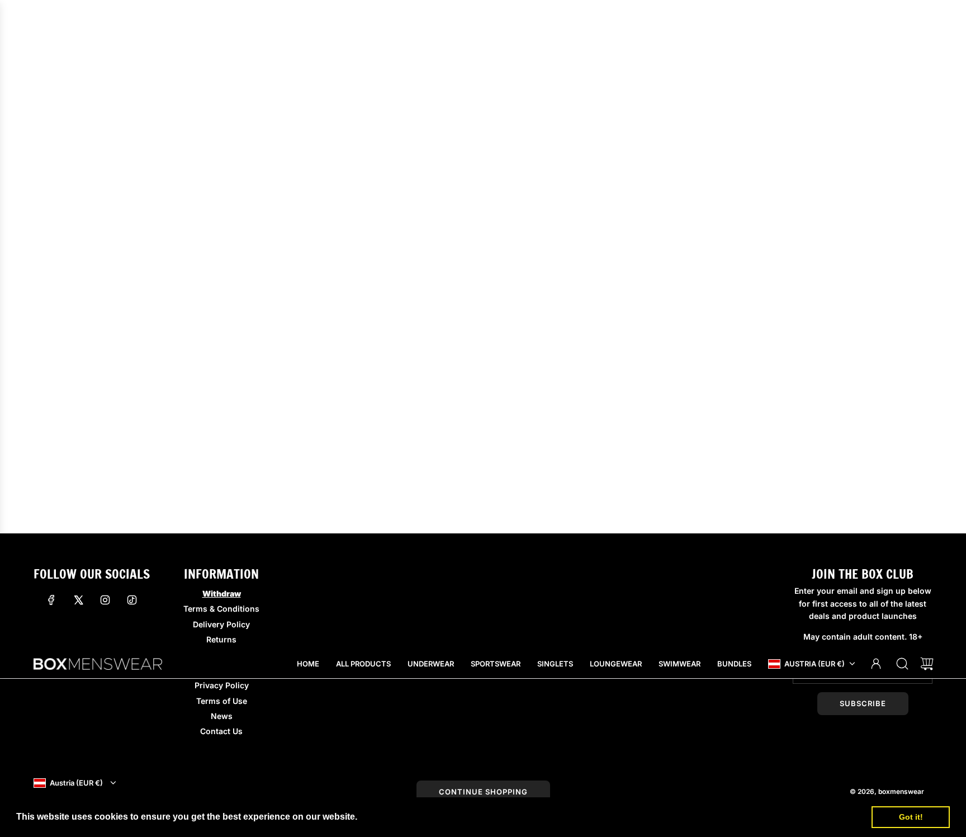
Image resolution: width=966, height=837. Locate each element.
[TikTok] (132, 600)
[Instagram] (105, 600)
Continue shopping (483, 791)
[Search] (902, 663)
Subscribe (863, 703)
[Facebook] (51, 600)
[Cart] (927, 663)
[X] (78, 600)
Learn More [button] (385, 816)
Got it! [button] (911, 816)
